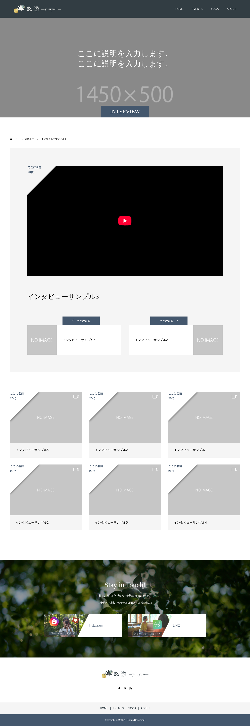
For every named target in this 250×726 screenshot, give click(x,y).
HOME (179, 8)
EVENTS (197, 8)
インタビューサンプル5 (32, 450)
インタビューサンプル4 (190, 522)
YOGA (215, 8)
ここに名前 (83, 321)
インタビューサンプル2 (111, 450)
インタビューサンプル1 (190, 450)
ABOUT (231, 8)
